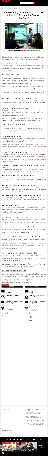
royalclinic (11, 309)
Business (11, 284)
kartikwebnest (9, 298)
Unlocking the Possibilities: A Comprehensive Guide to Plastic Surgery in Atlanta (38, 308)
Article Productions (33, 454)
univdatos (21, 448)
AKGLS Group (18, 454)
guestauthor (33, 303)
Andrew (32, 292)
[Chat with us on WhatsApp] (2, 453)
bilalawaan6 (9, 292)
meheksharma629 (10, 303)
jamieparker (33, 298)
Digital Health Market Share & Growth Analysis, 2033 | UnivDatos (28, 450)
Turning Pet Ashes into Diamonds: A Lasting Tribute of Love (8, 450)
